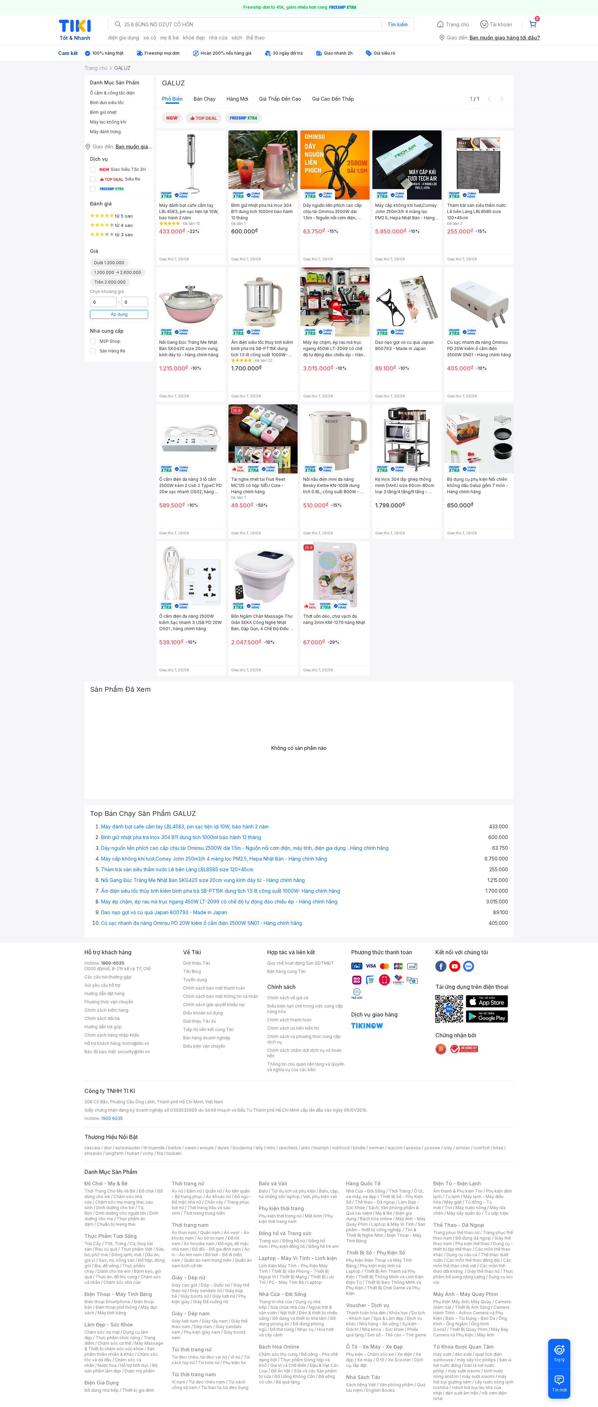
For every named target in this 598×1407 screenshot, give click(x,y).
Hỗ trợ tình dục (134, 1365)
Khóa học (398, 1312)
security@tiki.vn (134, 1051)
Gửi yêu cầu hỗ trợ (102, 985)
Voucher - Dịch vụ (367, 1305)
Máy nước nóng (470, 1207)
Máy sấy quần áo (464, 1213)
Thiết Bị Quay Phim (469, 1329)
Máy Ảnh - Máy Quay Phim (465, 1294)
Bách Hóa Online (279, 1347)
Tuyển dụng (195, 979)
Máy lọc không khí (108, 122)
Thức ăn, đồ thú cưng (116, 1276)
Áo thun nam (184, 1232)
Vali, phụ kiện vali (320, 1196)
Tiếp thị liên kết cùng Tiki (208, 1029)
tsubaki (173, 1153)
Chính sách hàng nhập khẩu (111, 1035)
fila (160, 1153)
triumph (321, 1147)
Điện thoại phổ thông (116, 1307)
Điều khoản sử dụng (203, 1012)
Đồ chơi (146, 1191)
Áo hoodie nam (199, 1243)
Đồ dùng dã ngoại (473, 1238)
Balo (263, 1191)
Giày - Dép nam (190, 1313)
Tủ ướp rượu (496, 1213)
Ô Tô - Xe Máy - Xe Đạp (374, 1347)
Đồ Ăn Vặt (280, 1370)
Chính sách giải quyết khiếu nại (214, 1004)
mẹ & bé (169, 37)
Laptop (314, 1282)
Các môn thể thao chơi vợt (472, 1263)
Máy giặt (453, 1202)
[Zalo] (468, 966)
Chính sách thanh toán (289, 1019)
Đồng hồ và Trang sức (285, 1233)
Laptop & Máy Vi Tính (392, 1224)
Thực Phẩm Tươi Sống (110, 1236)
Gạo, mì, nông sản (117, 1260)
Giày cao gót (184, 1285)
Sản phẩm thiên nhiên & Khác (119, 1351)
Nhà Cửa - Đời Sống (282, 1294)
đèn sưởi (463, 1354)
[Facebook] (440, 966)
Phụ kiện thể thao (472, 1243)
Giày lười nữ (223, 1296)
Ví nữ (235, 1357)
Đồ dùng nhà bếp (101, 1390)
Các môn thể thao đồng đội (473, 1260)
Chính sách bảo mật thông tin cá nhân (220, 996)
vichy (148, 1153)
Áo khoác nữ (218, 1196)
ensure (207, 1147)
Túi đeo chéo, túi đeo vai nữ (199, 1357)
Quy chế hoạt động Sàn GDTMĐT (300, 963)
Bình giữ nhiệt (103, 112)
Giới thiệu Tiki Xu (199, 1021)
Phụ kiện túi (234, 1362)
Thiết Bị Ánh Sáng (472, 1307)
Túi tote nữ (208, 1362)
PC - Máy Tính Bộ (286, 1282)
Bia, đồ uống (106, 1265)
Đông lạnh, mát (126, 1254)
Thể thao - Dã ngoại (375, 1202)
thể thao (255, 37)
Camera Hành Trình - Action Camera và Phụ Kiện (471, 1313)
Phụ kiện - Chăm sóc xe (370, 1354)
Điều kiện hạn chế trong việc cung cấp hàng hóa (305, 1008)
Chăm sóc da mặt (102, 1332)
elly (259, 1147)
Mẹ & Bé (383, 1213)
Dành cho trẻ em (114, 1271)
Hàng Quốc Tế (363, 1183)
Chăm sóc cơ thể (114, 1343)
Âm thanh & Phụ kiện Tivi (457, 1191)
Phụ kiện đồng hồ (288, 1246)
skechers (288, 1147)
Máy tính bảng (112, 1312)
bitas (498, 1147)
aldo (305, 1147)
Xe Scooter (399, 1359)
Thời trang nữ (188, 1183)
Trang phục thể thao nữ (456, 1232)
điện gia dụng (123, 37)
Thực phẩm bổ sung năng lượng (473, 1274)
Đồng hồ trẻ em (323, 1246)
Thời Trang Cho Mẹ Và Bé (109, 1191)
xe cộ (149, 37)
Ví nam (178, 1382)
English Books (380, 1390)
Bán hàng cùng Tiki (286, 971)
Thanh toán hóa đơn (366, 1312)
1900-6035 (112, 963)
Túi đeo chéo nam (207, 1382)
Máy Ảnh (485, 1334)
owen (190, 1147)
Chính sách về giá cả (287, 997)
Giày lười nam (185, 1321)
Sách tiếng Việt (361, 1384)
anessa (413, 1147)
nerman (376, 1147)
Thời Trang (399, 1191)
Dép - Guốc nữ (215, 1285)
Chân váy (214, 1202)
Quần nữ (213, 1191)
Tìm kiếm (398, 24)
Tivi (448, 1207)
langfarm (115, 1153)
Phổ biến (172, 99)
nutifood (341, 1147)
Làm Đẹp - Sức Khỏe (108, 1324)
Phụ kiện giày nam (202, 1332)
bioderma (242, 1147)
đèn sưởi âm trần (461, 1393)
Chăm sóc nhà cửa (122, 1282)
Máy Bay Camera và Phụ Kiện (470, 1332)
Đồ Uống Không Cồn (294, 1376)
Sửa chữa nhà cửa (287, 1307)
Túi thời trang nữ (191, 1349)
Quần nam (210, 1232)
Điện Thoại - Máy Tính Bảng (118, 1294)
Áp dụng (119, 314)
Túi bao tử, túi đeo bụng (224, 1387)
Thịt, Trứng (115, 1243)
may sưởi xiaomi (464, 1370)
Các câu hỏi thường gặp (108, 977)
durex (223, 1147)
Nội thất (288, 1312)
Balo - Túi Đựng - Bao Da (470, 1318)
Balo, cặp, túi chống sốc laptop (299, 1193)
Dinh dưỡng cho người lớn (121, 1213)
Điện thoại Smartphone (107, 1301)
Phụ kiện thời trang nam (296, 1218)
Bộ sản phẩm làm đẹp (120, 1368)
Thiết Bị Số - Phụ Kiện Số (375, 1253)
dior (108, 1147)
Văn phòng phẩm (396, 1384)
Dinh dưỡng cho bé (115, 1207)
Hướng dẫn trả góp (103, 1026)
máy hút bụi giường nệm (470, 1379)
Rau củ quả (106, 1249)
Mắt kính (313, 1216)
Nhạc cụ (305, 1329)
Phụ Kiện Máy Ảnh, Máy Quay (462, 1301)
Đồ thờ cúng (282, 1329)
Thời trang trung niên (204, 1213)
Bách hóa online (376, 1218)
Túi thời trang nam (194, 1374)
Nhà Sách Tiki (363, 1377)
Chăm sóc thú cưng (278, 1354)
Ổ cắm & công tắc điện (112, 92)
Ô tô (380, 1359)
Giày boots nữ (195, 1296)
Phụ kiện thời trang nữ (280, 1216)
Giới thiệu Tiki (196, 963)
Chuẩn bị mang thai (116, 1224)
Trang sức (269, 1240)
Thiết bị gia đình (138, 1390)
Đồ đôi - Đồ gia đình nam (216, 1249)
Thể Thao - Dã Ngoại (458, 1225)
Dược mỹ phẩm (140, 1370)
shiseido (93, 1153)
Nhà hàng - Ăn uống (379, 1323)
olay (448, 1147)
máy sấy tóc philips (476, 1359)
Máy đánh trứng (105, 131)
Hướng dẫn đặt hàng (104, 993)
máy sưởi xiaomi (478, 1376)
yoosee (432, 1147)
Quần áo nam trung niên (208, 1260)
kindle (359, 1147)
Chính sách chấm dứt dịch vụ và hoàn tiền (304, 1053)
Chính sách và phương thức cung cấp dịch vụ (304, 1039)
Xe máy (364, 1359)
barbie (174, 1147)
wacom (395, 1147)
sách (237, 37)
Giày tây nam (215, 1321)
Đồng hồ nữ (293, 1240)
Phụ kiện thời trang (281, 1208)
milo (270, 1147)
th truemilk (154, 1147)
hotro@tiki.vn (136, 1043)
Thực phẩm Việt (136, 1249)
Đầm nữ (194, 1191)
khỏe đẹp (194, 37)
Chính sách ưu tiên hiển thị (293, 1028)
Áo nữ (177, 1191)
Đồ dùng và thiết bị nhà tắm (299, 1318)
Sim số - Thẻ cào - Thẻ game (396, 1334)
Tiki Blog (192, 971)
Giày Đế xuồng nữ (210, 1301)
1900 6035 (112, 1118)
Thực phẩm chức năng (118, 1337)
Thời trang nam (190, 1225)
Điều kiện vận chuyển (204, 1046)
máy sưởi (442, 1354)
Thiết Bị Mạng (293, 1276)
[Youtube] (454, 966)
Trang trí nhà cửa (275, 1301)
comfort (481, 1147)
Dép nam (203, 1326)
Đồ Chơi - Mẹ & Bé (106, 1183)
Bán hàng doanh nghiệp (206, 1037)
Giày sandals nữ (206, 1290)
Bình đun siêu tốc (107, 102)
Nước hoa (107, 1365)
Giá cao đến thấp (333, 99)
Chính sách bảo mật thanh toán (214, 988)
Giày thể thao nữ (483, 1271)
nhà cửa (218, 37)
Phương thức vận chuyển (108, 1001)
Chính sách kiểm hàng (106, 1010)
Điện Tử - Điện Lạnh (457, 1183)
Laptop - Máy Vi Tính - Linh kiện (298, 1258)
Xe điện (404, 1354)
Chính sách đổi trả (102, 1018)
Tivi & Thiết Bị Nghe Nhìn (381, 1232)
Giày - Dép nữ (188, 1277)
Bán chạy (205, 99)
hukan (133, 1153)
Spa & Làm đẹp (388, 1318)
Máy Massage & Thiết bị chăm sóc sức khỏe (123, 1346)
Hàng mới (237, 99)
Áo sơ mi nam (210, 1238)
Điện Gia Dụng (101, 1383)
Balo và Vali (273, 1183)
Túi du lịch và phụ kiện (293, 1191)
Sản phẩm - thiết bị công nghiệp (385, 1227)
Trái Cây (92, 1243)
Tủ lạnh (452, 1196)
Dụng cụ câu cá (461, 1254)
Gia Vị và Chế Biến (288, 1365)
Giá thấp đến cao (280, 99)
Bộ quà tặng (288, 1382)
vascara (92, 1147)
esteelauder (127, 1147)
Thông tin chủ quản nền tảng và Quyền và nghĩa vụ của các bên (305, 1066)
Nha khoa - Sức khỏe (383, 1329)
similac (463, 1147)
